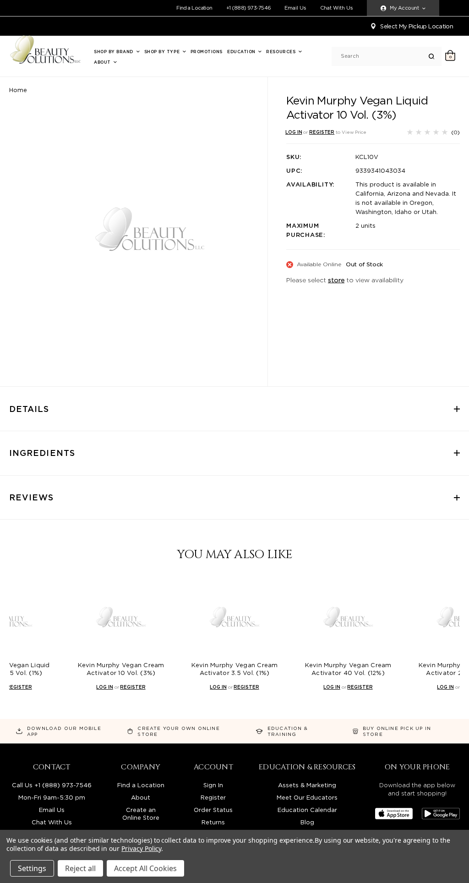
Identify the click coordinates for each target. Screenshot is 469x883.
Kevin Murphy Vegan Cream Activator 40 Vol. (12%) (348, 669)
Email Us (295, 8)
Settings (32, 868)
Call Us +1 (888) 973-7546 (52, 785)
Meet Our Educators (307, 797)
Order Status (213, 809)
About (103, 62)
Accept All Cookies (145, 868)
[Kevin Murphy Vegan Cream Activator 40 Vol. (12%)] (348, 617)
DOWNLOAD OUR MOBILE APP (64, 731)
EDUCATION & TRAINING (287, 731)
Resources (281, 51)
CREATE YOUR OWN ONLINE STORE (178, 731)
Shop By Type (162, 51)
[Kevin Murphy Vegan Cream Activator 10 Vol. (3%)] (121, 617)
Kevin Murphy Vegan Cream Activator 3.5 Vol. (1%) (234, 669)
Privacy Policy (141, 848)
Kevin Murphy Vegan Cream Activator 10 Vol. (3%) (121, 669)
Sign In (213, 785)
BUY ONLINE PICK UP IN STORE (397, 731)
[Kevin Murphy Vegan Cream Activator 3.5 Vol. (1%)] (234, 617)
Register (213, 797)
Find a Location (194, 8)
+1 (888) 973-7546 (248, 8)
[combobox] (385, 56)
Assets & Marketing (307, 785)
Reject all (80, 868)
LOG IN (293, 132)
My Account (404, 8)
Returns (213, 822)
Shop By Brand (114, 51)
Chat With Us (336, 8)
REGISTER (321, 132)
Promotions (207, 51)
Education (242, 51)
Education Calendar (307, 809)
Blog (307, 822)
